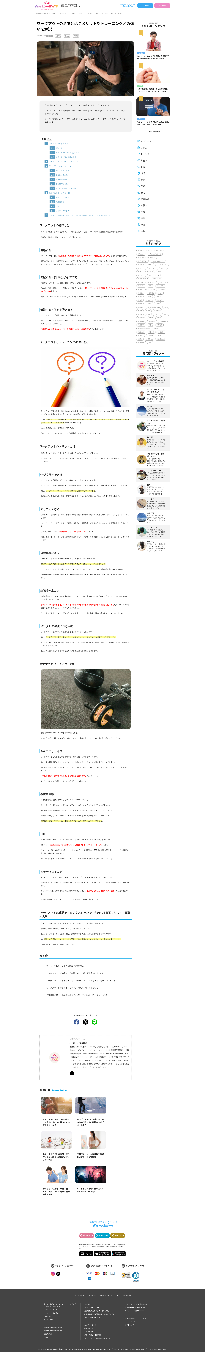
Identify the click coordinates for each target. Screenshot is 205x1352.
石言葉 (160, 325)
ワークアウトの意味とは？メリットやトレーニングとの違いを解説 (100, 13)
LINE (140, 250)
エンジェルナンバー (158, 261)
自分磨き (76, 36)
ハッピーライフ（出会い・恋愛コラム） (97, 1338)
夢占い (159, 296)
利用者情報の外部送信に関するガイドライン (99, 1314)
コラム (144, 148)
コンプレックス (162, 264)
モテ (151, 286)
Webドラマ (159, 250)
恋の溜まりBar (155, 307)
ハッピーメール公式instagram (135, 1307)
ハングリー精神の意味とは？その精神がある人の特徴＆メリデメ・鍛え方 (90, 1122)
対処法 (149, 303)
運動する (57, 147)
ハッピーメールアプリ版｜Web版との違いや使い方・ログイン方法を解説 (153, 123)
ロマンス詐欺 (143, 289)
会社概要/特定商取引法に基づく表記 (96, 1311)
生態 (159, 317)
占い (161, 293)
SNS (149, 250)
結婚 (156, 328)
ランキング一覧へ (153, 131)
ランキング (161, 286)
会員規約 (87, 1304)
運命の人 (150, 339)
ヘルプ (46, 1337)
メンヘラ (142, 286)
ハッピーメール (154, 275)
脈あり (152, 332)
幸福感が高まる (59, 183)
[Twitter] (85, 1022)
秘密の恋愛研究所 (144, 328)
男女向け (67, 36)
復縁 (158, 303)
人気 (154, 289)
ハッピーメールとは (50, 1310)
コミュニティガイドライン (93, 1317)
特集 (143, 218)
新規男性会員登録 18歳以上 (53, 1330)
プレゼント (142, 282)
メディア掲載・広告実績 (92, 1335)
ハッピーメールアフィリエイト (135, 1318)
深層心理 (145, 199)
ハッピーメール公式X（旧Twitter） (136, 1304)
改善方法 (158, 310)
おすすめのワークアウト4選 (58, 192)
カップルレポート (90, 1325)
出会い (141, 53)
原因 (140, 296)
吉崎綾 (149, 296)
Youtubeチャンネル (155, 254)
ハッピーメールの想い (51, 1313)
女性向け (160, 300)
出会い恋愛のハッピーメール (45, 13)
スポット (142, 268)
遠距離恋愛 (161, 339)
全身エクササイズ (60, 197)
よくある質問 (48, 1320)
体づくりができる (60, 170)
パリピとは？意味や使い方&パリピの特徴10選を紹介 (90, 1190)
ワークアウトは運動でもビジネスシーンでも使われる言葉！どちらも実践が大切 (78, 215)
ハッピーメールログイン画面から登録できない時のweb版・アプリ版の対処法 (153, 57)
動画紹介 (151, 293)
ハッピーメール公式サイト (95, 1067)
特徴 (143, 212)
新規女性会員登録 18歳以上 (53, 1327)
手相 (149, 310)
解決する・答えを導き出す (63, 156)
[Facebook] (76, 1022)
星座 (140, 314)
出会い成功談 (88, 1328)
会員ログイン (48, 1334)
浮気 (166, 314)
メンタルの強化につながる (63, 188)
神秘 (143, 224)
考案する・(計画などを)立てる (65, 152)
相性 (151, 325)
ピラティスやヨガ (60, 210)
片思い (144, 205)
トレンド (145, 154)
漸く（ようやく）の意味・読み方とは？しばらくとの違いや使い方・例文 (56, 1157)
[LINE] (94, 1022)
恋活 (143, 192)
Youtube (141, 254)
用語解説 (58, 36)
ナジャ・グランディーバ (146, 271)
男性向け (142, 325)
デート (164, 268)
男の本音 (152, 321)
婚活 (143, 173)
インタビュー (143, 261)
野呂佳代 (142, 342)
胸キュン (142, 332)
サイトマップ (129, 1325)
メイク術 (163, 282)
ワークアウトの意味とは (57, 143)
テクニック (153, 268)
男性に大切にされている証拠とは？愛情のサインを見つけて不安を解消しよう (56, 1122)
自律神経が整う (59, 179)
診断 (140, 86)
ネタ (160, 271)
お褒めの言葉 (88, 1332)
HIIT (55, 206)
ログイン (118, 1235)
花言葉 (141, 335)
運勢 (140, 339)
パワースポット (143, 278)
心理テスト (142, 307)
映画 (149, 314)
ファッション (158, 278)
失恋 (143, 167)
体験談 (163, 289)
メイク (153, 282)
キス (140, 264)
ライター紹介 (127, 1295)
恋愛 (143, 186)
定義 (73, 13)
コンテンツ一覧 (130, 1322)
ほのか (153, 257)
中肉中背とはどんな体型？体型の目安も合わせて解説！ (90, 1155)
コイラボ (150, 264)
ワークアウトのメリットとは (58, 165)
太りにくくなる (59, 174)
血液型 (151, 335)
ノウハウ (142, 275)
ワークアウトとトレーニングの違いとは (63, 161)
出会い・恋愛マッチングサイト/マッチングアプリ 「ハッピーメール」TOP (60, 1305)
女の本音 (150, 300)
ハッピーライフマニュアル (109, 1295)
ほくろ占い (142, 257)
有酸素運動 (57, 201)
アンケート (146, 141)
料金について (48, 1316)
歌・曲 (158, 314)
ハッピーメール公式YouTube (134, 1311)
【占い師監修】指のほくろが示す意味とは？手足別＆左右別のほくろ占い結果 (152, 90)
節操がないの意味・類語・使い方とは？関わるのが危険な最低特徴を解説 (56, 1192)
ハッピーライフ (63, 13)
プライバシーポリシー (91, 1307)
